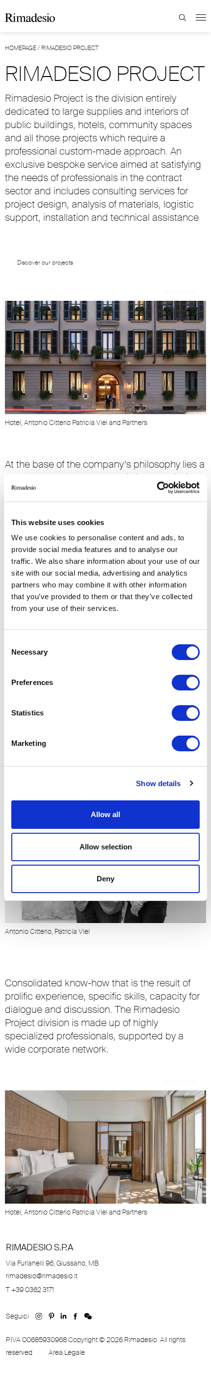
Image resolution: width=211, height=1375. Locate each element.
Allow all (105, 814)
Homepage (20, 48)
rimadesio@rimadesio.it (42, 1275)
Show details (158, 783)
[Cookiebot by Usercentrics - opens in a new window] (157, 487)
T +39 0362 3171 (30, 1289)
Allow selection (105, 847)
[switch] (186, 682)
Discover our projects (45, 262)
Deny (105, 878)
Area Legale (67, 1352)
